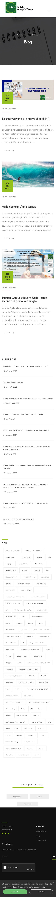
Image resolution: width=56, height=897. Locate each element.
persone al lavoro (26, 682)
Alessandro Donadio (33, 551)
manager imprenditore (28, 669)
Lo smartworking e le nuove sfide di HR (18, 519)
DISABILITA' (11, 616)
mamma (9, 669)
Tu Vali (29, 748)
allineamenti (26, 557)
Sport (8, 735)
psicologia (28, 696)
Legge (8, 663)
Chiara (8, 584)
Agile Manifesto (12, 551)
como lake (10, 590)
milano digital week (14, 676)
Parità (43, 676)
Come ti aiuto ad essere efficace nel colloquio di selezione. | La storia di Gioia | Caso (26, 447)
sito (49, 722)
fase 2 (30, 623)
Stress (19, 735)
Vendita (9, 755)
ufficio (41, 748)
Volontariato (24, 755)
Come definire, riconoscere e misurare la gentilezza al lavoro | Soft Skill (27, 466)
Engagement (37, 616)
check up (45, 577)
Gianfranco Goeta (13, 636)
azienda (37, 570)
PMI (7, 689)
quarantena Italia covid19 (39, 702)
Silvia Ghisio (37, 722)
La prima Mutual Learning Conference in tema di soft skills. (26, 430)
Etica (8, 623)
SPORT (40, 729)
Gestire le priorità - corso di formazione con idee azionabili (25, 366)
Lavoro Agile (22, 656)
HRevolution (11, 643)
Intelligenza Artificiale (29, 649)
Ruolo (8, 715)
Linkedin (27, 804)
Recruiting (10, 709)
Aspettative (24, 564)
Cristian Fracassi (13, 603)
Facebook (17, 797)
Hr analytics (44, 636)
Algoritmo (10, 557)
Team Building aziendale (13, 382)
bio (47, 570)
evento (19, 623)
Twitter (39, 797)
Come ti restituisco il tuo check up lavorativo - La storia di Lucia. (28, 398)
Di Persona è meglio (23, 610)
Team (43, 735)
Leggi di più (40, 887)
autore (24, 570)
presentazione (12, 696)
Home (21, 35)
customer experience (34, 603)
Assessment (11, 570)
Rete (23, 709)
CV (7, 610)
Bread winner (11, 577)
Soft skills (28, 729)
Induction (10, 649)
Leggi (7, 150)
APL (49, 557)
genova (24, 630)
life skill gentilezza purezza (38, 663)
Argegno (9, 564)
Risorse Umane (37, 709)
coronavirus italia (38, 597)
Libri (19, 663)
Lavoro (47, 649)
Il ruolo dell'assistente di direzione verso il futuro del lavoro (25, 503)
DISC (24, 616)
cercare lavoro (29, 577)
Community (40, 584)
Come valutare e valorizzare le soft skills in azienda (23, 414)
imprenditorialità (37, 643)
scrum (36, 715)
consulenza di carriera (15, 597)
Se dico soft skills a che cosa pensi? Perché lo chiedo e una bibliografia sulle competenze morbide (25, 485)
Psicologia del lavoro (14, 702)
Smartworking (12, 729)
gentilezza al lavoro (41, 630)
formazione (10, 630)
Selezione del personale (16, 722)
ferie (41, 623)
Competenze (26, 590)
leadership (38, 656)
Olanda (32, 676)
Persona (9, 682)
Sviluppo (31, 735)
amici (39, 557)
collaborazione (24, 584)
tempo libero (29, 742)
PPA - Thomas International (36, 689)
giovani (30, 636)
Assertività (39, 564)
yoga (37, 755)
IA (23, 643)
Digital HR (41, 610)
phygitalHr (43, 682)
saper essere (22, 715)
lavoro (8, 656)
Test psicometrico (13, 748)
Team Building (12, 742)
